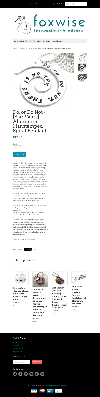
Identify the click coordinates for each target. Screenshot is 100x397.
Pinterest (37, 374)
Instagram (31, 374)
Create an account (42, 4)
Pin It (35, 249)
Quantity (15, 144)
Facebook (20, 374)
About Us (16, 345)
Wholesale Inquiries (19, 351)
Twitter (15, 374)
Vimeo (42, 374)
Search (15, 342)
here (44, 205)
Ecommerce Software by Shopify (55, 385)
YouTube (26, 374)
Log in (30, 4)
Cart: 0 (59, 4)
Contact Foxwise (18, 348)
